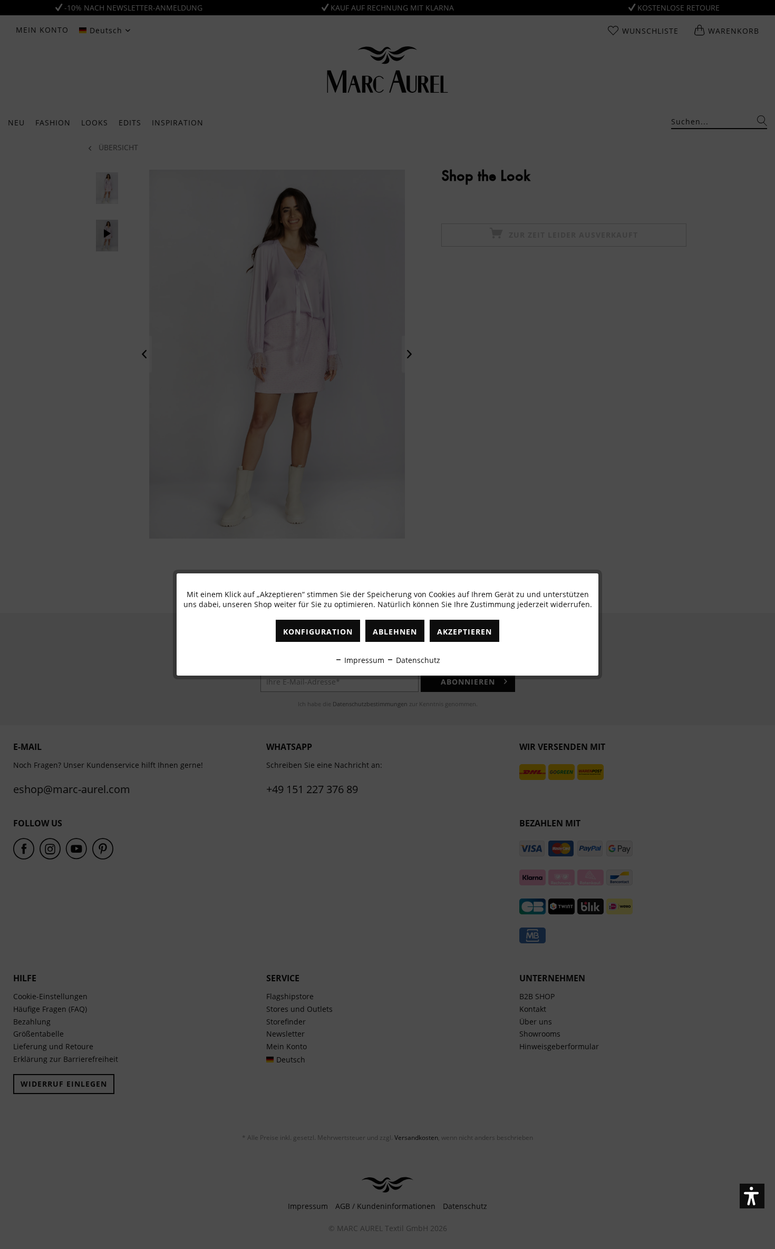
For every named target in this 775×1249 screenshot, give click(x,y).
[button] (752, 1196)
